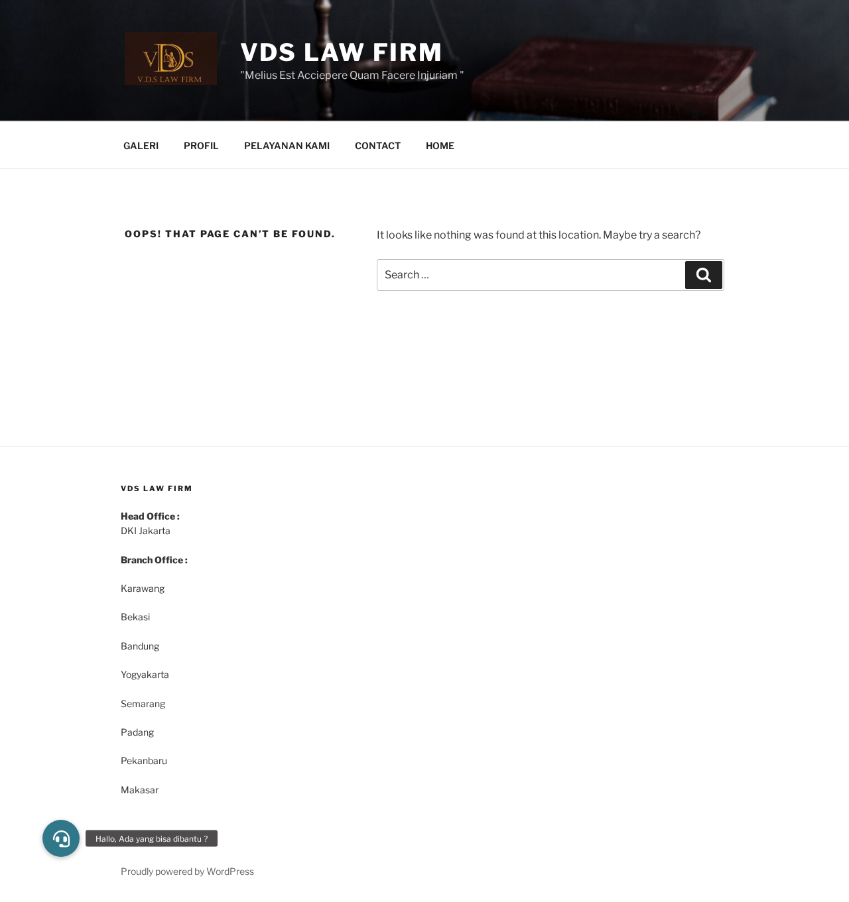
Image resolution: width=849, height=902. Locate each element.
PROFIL (201, 145)
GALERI (141, 145)
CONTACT (378, 145)
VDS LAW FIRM (342, 52)
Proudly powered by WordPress (187, 871)
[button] (61, 838)
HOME (440, 145)
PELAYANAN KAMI (287, 145)
